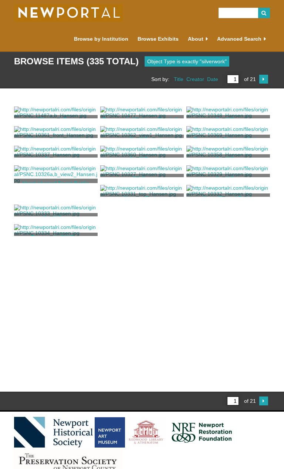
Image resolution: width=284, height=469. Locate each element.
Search (264, 13)
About (195, 39)
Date (212, 79)
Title (178, 79)
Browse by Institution (101, 39)
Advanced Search (239, 39)
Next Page (263, 79)
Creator (195, 79)
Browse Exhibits (158, 39)
